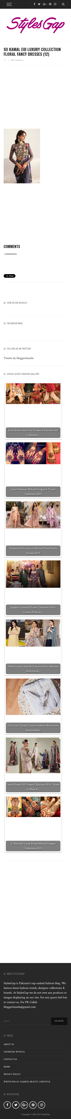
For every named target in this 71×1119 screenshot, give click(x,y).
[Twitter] (39, 4)
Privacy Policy (12, 1074)
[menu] (9, 4)
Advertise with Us (14, 1051)
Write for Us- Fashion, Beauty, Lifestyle (27, 1081)
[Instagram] (55, 4)
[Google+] (45, 4)
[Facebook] (34, 4)
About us (9, 1044)
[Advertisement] (35, 99)
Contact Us (10, 1059)
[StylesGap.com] (35, 24)
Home (7, 1066)
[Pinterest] (50, 4)
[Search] (63, 4)
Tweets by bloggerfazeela (18, 358)
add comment (16, 60)
